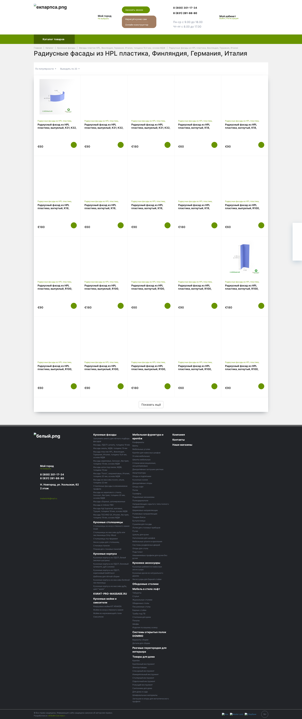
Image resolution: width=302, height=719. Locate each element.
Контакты (224, 39)
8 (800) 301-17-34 (52, 474)
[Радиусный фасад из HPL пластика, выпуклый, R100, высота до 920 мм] (104, 338)
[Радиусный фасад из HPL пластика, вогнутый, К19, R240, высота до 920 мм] (151, 177)
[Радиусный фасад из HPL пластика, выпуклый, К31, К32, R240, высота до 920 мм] (104, 96)
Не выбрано (103, 18)
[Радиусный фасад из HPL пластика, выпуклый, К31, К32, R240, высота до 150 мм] (57, 96)
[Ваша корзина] (263, 17)
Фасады (82, 39)
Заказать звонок (134, 10)
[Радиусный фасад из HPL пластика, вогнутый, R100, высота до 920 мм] (197, 257)
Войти (222, 18)
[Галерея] (256, 69)
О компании (205, 39)
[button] (188, 7)
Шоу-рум (187, 39)
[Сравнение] (256, 17)
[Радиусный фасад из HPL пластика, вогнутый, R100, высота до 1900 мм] (244, 257)
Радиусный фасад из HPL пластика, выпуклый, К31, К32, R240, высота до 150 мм (57, 127)
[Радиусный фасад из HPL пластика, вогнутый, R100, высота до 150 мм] (151, 257)
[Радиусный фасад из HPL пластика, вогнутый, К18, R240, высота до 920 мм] (244, 96)
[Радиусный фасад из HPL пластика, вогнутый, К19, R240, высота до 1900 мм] (197, 177)
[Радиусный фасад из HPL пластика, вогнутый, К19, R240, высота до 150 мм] (104, 177)
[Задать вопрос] (297, 256)
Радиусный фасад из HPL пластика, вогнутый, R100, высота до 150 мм (148, 288)
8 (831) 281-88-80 (52, 478)
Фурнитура (138, 39)
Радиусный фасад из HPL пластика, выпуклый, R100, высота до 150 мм (55, 369)
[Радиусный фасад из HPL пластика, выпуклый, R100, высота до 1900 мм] (151, 338)
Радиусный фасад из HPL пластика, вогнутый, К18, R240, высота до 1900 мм (54, 208)
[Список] (248, 69)
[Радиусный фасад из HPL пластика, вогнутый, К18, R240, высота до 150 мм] (197, 96)
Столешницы (101, 39)
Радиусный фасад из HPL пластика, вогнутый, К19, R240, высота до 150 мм (100, 208)
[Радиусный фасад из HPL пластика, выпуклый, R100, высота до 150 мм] (57, 338)
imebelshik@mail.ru (48, 498)
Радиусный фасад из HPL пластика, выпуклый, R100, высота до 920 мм (101, 369)
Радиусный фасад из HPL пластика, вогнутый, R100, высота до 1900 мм (241, 288)
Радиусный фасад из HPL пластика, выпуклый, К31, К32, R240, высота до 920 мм (103, 127)
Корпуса (120, 39)
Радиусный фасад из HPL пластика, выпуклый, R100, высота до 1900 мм (148, 369)
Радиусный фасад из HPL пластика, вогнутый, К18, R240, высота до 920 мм (241, 127)
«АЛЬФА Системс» (56, 715)
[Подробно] (264, 69)
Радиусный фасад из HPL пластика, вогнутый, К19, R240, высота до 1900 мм (194, 208)
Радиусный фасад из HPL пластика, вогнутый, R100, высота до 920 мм (195, 288)
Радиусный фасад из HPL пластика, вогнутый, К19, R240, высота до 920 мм (147, 208)
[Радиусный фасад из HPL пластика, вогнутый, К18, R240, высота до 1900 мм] (57, 177)
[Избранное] (248, 17)
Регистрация (232, 18)
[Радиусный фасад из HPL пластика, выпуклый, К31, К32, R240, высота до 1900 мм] (151, 96)
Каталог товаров (53, 39)
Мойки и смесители (163, 39)
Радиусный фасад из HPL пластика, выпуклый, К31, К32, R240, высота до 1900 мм (150, 127)
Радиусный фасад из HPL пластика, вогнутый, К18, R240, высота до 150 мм (194, 127)
